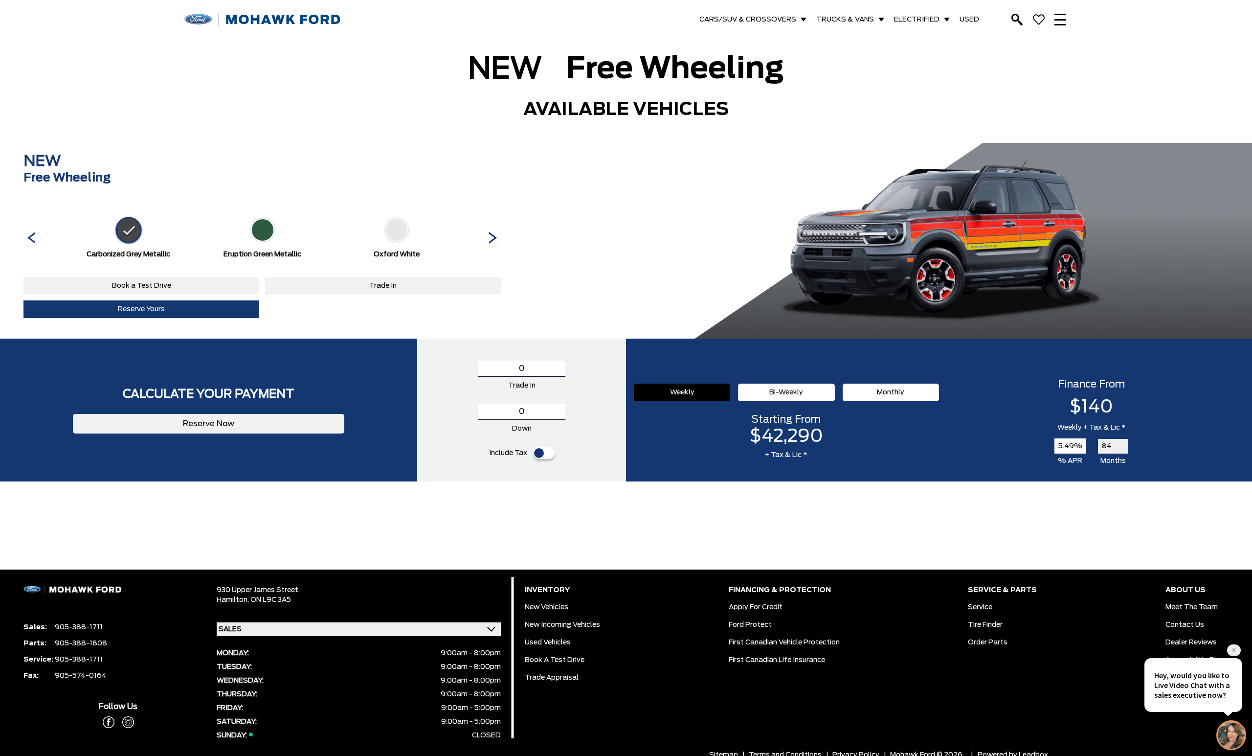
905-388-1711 (79, 627)
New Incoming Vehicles (562, 624)
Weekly (682, 392)
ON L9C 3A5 (270, 599)
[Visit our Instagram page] (124, 722)
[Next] (32, 239)
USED (969, 19)
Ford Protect (750, 624)
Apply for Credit (755, 607)
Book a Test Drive (141, 285)
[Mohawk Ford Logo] (262, 20)
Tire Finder (985, 624)
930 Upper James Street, (258, 590)
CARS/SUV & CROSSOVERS (747, 19)
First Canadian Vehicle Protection (784, 642)
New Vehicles (546, 607)
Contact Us (1184, 624)
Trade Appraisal (552, 677)
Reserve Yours (141, 309)
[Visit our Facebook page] (108, 722)
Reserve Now (208, 424)
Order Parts (987, 642)
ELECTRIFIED (916, 19)
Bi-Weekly (786, 392)
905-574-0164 (81, 675)
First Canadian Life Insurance (777, 660)
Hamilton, (233, 599)
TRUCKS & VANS (845, 19)
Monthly (890, 392)
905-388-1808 (81, 643)
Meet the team (1191, 607)
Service (980, 607)
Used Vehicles (548, 642)
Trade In (383, 285)
